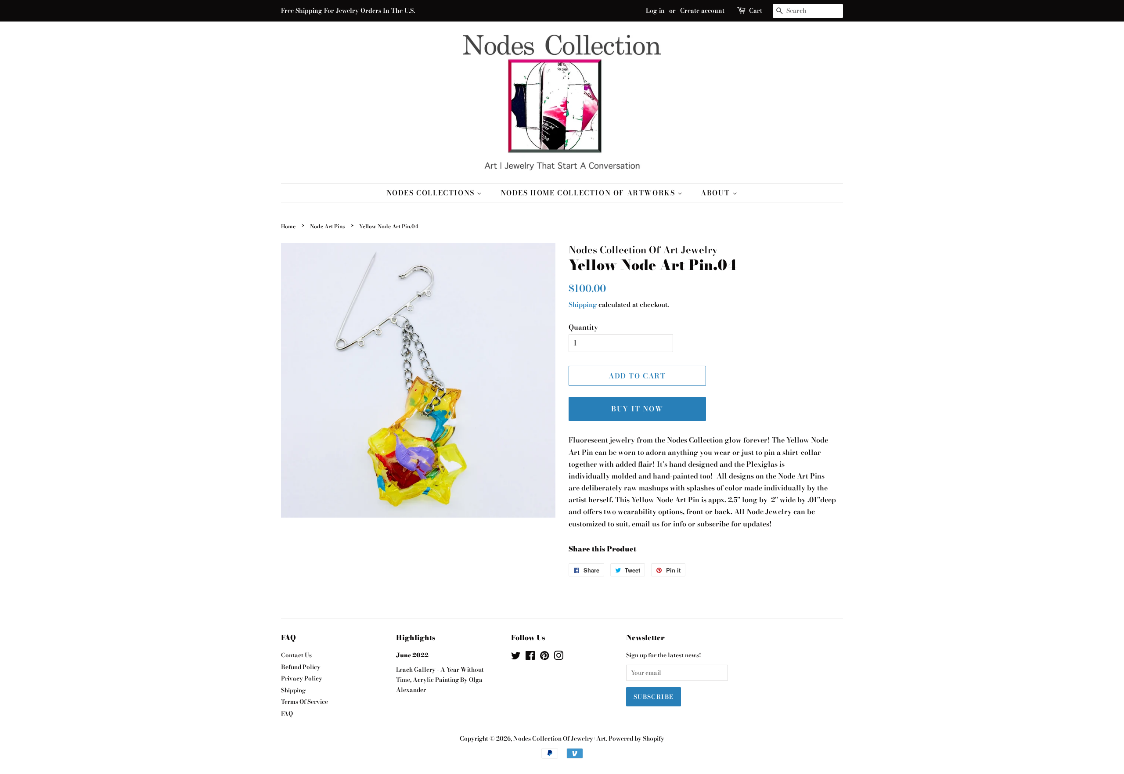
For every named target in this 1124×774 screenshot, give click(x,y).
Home (288, 226)
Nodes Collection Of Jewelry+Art (559, 738)
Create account (702, 10)
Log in (655, 10)
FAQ (287, 713)
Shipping (583, 304)
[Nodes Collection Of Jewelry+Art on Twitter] (516, 657)
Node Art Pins (327, 226)
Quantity (583, 327)
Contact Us (296, 655)
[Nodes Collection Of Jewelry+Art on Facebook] (530, 657)
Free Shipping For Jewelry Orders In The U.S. (348, 10)
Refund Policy (301, 666)
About (716, 192)
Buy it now (637, 408)
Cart (755, 10)
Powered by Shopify (636, 738)
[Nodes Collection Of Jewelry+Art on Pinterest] (544, 657)
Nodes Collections (431, 192)
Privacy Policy (301, 678)
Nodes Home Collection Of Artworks (589, 192)
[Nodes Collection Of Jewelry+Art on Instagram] (558, 657)
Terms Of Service (304, 701)
